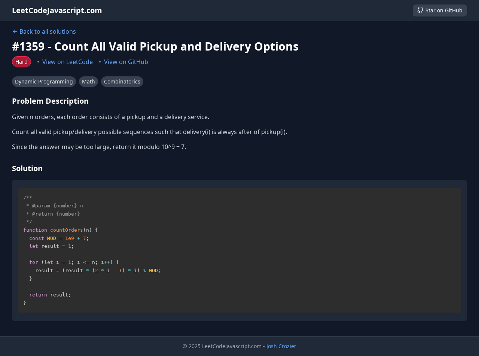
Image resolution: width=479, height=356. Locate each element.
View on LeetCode (67, 62)
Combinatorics (122, 81)
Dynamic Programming (44, 81)
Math (88, 81)
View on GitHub (126, 62)
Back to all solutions (47, 31)
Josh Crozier (281, 346)
